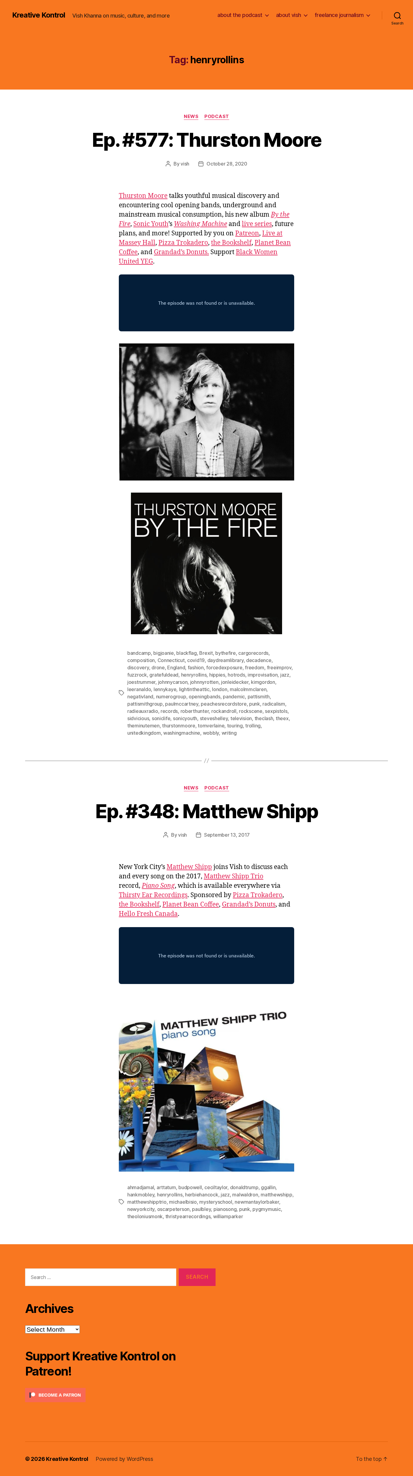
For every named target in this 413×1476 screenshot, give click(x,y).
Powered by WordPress (124, 1459)
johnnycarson (173, 682)
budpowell (190, 1187)
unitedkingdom (144, 733)
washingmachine (181, 733)
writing (229, 733)
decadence (259, 660)
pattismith (259, 697)
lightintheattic (194, 689)
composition (141, 660)
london (219, 689)
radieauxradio (142, 711)
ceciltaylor (215, 1187)
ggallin (268, 1187)
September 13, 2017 (227, 835)
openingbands (204, 697)
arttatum (166, 1187)
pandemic (234, 697)
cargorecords (253, 653)
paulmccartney (181, 704)
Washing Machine (200, 224)
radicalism (273, 704)
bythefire (225, 653)
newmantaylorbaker (257, 1202)
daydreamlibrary (225, 660)
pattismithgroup (145, 704)
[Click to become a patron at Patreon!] (120, 1395)
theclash (264, 718)
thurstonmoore (178, 726)
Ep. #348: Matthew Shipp (206, 811)
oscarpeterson (173, 1209)
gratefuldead (163, 675)
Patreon (247, 233)
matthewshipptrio (147, 1202)
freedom (254, 667)
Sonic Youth (150, 224)
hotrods (236, 675)
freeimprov (279, 667)
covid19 (196, 660)
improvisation (263, 675)
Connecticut (171, 660)
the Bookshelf (231, 243)
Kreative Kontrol (38, 15)
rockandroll (223, 711)
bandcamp (139, 653)
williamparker (228, 1216)
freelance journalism (339, 15)
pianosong (225, 1209)
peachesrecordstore (223, 704)
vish (184, 164)
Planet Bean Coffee (190, 904)
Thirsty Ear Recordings (153, 895)
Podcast (216, 116)
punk (254, 704)
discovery (138, 667)
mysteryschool (215, 1202)
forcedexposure (224, 667)
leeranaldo (139, 689)
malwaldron (245, 1195)
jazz (284, 675)
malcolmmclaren (248, 689)
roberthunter (194, 711)
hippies (217, 675)
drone (158, 667)
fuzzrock (137, 675)
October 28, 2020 (227, 164)
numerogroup (171, 697)
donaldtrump (244, 1187)
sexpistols (276, 711)
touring (235, 726)
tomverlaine (211, 726)
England (176, 667)
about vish (288, 15)
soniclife (161, 718)
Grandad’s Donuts (248, 904)
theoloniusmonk (145, 1216)
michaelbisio (183, 1202)
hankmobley (140, 1195)
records (169, 711)
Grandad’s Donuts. (181, 252)
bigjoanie (163, 653)
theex (282, 718)
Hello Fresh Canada (148, 914)
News (191, 116)
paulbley (201, 1209)
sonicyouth (185, 718)
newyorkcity (140, 1209)
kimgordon (263, 682)
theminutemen (143, 726)
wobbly (211, 733)
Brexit (206, 653)
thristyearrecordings (188, 1216)
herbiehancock (201, 1195)
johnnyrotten (204, 682)
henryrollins (194, 675)
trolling (253, 726)
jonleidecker (235, 682)
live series (257, 224)
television (241, 718)
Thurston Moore (143, 196)
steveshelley (214, 718)
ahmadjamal (140, 1187)
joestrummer (141, 682)
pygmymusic (266, 1209)
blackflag (186, 653)
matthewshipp (276, 1195)
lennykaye (165, 689)
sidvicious (138, 718)
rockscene (250, 711)
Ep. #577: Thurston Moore (206, 139)
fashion (196, 667)
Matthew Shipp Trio (233, 876)
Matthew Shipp (189, 867)
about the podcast (239, 15)
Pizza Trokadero (183, 243)
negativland (140, 697)
